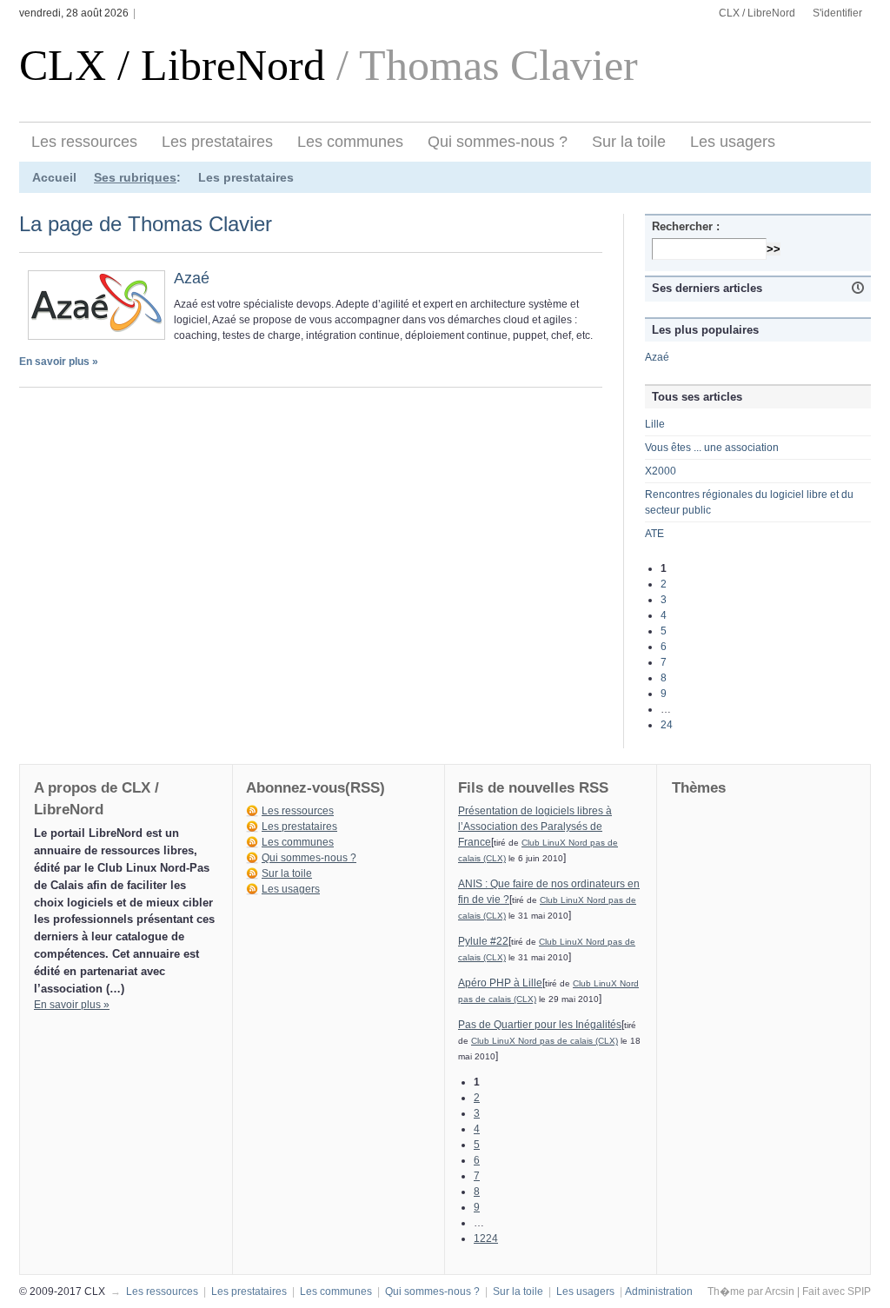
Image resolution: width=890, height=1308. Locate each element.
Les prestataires (217, 141)
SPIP (859, 1291)
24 (667, 725)
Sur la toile (629, 141)
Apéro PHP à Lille (500, 983)
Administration (659, 1291)
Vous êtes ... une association (712, 448)
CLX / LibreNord (757, 13)
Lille (655, 424)
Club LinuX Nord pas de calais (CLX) (544, 1041)
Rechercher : (686, 226)
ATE (654, 534)
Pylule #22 (483, 941)
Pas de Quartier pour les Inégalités (539, 1025)
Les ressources (84, 141)
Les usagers (732, 141)
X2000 (660, 471)
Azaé (191, 278)
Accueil (54, 177)
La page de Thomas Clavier (145, 224)
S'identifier (837, 13)
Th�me (726, 1291)
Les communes (350, 141)
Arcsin (779, 1291)
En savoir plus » (58, 361)
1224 (486, 1238)
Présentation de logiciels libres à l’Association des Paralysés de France (535, 826)
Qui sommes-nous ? (498, 141)
